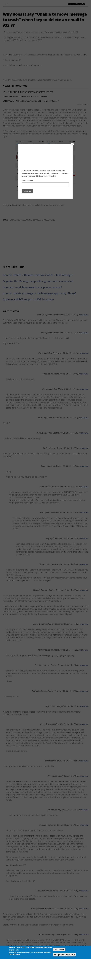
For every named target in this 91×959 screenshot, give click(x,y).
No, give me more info (64, 955)
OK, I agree (59, 949)
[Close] (72, 144)
